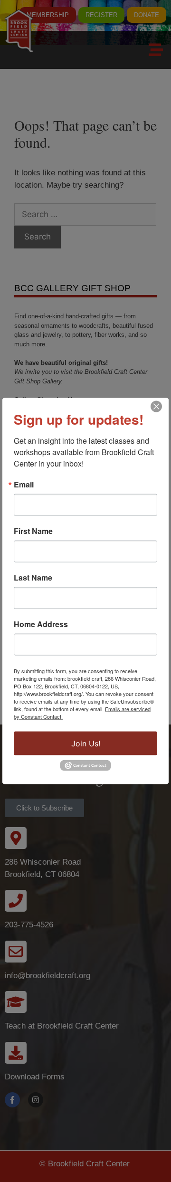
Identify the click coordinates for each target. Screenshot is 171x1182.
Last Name (33, 577)
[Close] (156, 406)
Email (24, 484)
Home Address (41, 624)
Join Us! (85, 743)
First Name (33, 531)
